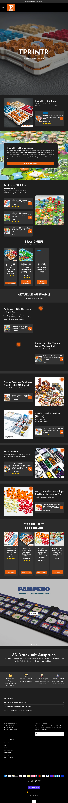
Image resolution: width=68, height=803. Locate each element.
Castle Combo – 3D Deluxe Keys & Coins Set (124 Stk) (21, 396)
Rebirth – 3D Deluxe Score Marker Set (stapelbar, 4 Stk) (21, 230)
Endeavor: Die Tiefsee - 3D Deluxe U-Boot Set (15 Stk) (21, 327)
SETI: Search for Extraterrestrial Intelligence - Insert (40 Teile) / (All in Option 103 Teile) (21, 466)
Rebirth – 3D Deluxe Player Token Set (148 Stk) (21, 201)
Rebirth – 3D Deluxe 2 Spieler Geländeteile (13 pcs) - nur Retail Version (26, 268)
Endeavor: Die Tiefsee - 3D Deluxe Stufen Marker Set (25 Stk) (52, 358)
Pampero (34, 613)
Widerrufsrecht (7, 752)
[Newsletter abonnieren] (62, 734)
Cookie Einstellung (8, 757)
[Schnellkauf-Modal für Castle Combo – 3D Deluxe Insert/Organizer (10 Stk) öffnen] (61, 432)
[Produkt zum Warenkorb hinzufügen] (30, 203)
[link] (60, 8)
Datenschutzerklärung (9, 755)
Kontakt (5, 747)
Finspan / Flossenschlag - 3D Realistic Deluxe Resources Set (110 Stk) (52, 506)
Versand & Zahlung (8, 750)
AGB (5, 745)
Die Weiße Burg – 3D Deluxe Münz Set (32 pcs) (42, 266)
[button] (3, 8)
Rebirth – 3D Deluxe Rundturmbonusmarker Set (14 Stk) (21, 215)
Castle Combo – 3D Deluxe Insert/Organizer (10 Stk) (53, 429)
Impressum (6, 743)
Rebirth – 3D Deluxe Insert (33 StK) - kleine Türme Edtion (53, 117)
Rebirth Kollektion (30, 163)
